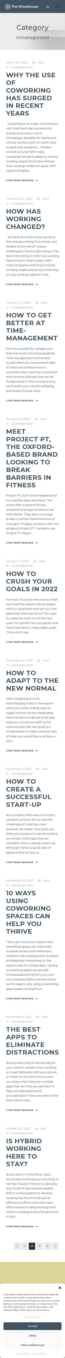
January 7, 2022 (17, 561)
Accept (32, 1326)
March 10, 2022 (17, 62)
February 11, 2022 (18, 302)
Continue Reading (20, 180)
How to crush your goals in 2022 (32, 581)
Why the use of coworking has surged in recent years (31, 94)
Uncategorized (22, 67)
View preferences (33, 1345)
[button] (60, 1288)
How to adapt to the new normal (32, 680)
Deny (32, 1335)
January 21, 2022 (18, 419)
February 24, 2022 (19, 198)
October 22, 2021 (18, 1128)
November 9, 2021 (19, 1016)
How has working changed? (25, 218)
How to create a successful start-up (29, 793)
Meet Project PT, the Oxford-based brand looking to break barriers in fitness (32, 458)
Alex (41, 62)
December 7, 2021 (19, 769)
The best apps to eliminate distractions (32, 1040)
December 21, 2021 (19, 660)
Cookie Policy (23, 1353)
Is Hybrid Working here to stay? (24, 1152)
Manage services (32, 1316)
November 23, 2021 (19, 880)
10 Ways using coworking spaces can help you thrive (28, 912)
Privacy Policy (39, 1353)
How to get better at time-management (32, 326)
